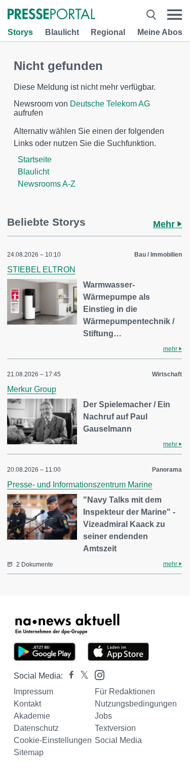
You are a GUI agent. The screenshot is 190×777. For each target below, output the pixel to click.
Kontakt (27, 703)
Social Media (118, 740)
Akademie (32, 716)
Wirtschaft (167, 374)
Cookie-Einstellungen (53, 740)
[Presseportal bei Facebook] (68, 676)
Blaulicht (62, 32)
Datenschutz (36, 728)
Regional (108, 32)
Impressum (33, 691)
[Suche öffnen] (151, 14)
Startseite (35, 159)
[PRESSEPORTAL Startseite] (51, 15)
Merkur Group (31, 389)
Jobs (103, 716)
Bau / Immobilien (158, 254)
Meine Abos (159, 32)
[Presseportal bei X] (81, 676)
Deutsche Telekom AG (110, 103)
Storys (20, 32)
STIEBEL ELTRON (41, 269)
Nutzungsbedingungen (136, 703)
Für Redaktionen (125, 691)
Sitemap (29, 752)
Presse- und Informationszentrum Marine (80, 484)
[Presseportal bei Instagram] (96, 674)
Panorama (167, 469)
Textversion (115, 728)
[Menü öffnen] (174, 14)
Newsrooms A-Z (46, 184)
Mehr (165, 224)
